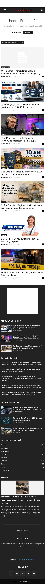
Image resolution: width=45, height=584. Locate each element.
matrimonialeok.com (8, 376)
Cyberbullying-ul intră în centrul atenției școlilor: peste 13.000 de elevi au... (20, 105)
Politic (3, 467)
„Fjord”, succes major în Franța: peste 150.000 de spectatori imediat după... (19, 139)
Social (3, 464)
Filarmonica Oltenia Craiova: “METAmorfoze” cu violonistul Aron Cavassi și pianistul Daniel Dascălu (21, 378)
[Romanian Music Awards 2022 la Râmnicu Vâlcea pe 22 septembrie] (6, 420)
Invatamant (5, 101)
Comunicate (5, 470)
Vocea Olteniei (5, 76)
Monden (4, 134)
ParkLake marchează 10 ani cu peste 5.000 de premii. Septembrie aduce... (21, 173)
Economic (4, 448)
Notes (4, 392)
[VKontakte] (28, 573)
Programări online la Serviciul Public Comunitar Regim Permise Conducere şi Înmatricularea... (27, 409)
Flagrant (4, 269)
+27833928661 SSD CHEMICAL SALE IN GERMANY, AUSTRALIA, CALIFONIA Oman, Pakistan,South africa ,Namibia (20, 500)
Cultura (3, 454)
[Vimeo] (22, 573)
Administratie (5, 67)
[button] (42, 10)
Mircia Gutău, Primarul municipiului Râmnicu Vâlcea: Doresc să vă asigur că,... (21, 72)
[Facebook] (11, 573)
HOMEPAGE (28, 32)
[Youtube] (34, 573)
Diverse (3, 445)
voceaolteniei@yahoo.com (28, 559)
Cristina (4, 385)
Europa (3, 201)
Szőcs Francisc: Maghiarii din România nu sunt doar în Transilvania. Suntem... (21, 206)
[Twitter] (17, 573)
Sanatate (4, 235)
